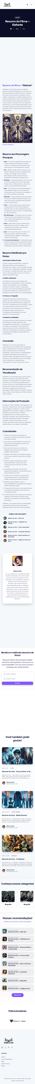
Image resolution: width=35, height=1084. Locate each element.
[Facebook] (2, 1047)
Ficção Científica (15, 812)
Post (24, 29)
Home (3, 1057)
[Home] (11, 29)
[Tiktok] (8, 1047)
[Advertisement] (17, 57)
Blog (17, 29)
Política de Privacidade (17, 1080)
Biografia (18, 17)
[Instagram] (5, 1047)
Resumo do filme (11, 85)
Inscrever (17, 683)
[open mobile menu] (31, 4)
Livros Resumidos (6, 1059)
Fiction (12, 768)
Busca (3, 1066)
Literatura (14, 855)
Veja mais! (17, 995)
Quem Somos (5, 1064)
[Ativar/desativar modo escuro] (27, 4)
